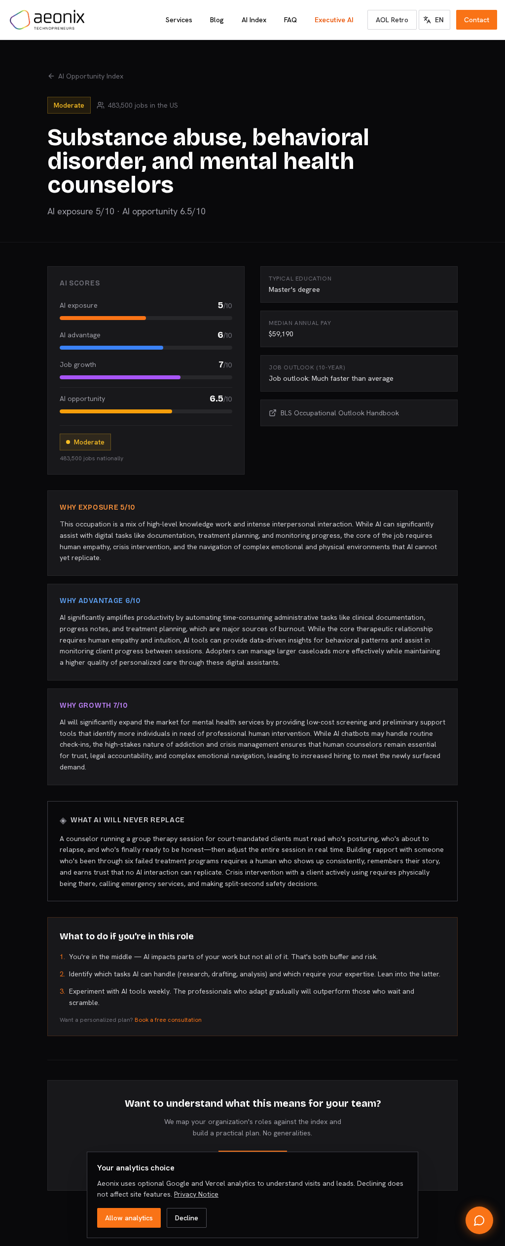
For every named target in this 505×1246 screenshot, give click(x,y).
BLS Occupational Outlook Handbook (340, 412)
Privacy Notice (196, 1194)
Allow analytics (129, 1217)
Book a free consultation (168, 1020)
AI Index (254, 19)
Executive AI (334, 19)
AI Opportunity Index (90, 76)
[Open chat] (479, 1220)
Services (179, 19)
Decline (186, 1217)
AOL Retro (392, 19)
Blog (217, 19)
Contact (476, 19)
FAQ (290, 19)
